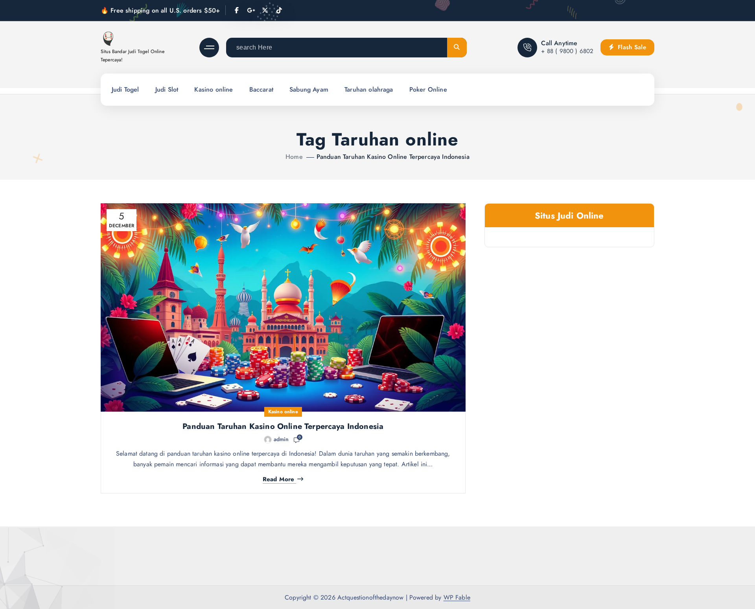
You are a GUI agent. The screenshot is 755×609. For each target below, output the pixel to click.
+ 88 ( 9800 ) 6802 (567, 51)
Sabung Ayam (308, 89)
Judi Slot (166, 89)
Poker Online (428, 89)
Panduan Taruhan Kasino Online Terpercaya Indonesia (393, 156)
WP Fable (457, 597)
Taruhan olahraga (368, 89)
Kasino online (213, 89)
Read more (278, 479)
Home (294, 156)
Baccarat (261, 89)
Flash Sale (631, 47)
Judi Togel (125, 89)
